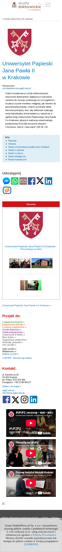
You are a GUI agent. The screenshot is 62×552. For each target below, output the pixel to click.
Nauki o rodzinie (16, 150)
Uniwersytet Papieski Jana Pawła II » (26, 305)
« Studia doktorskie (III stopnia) (17, 19)
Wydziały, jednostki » (12, 342)
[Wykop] (7, 193)
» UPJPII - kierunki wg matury (17, 358)
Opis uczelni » (9, 349)
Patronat (55, 517)
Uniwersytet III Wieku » (13, 334)
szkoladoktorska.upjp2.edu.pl (16, 88)
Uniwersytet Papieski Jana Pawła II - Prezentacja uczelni (31, 247)
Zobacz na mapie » (11, 386)
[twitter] (15, 402)
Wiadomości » (9, 351)
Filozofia (12, 140)
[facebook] (6, 402)
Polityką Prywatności (44, 534)
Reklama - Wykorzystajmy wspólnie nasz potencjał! (20, 517)
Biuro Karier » (9, 337)
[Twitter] (40, 183)
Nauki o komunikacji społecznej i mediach (28, 147)
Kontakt (45, 517)
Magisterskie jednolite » (13, 324)
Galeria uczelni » (10, 354)
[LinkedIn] (48, 183)
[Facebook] (31, 183)
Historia (12, 144)
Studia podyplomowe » (13, 332)
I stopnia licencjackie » (13, 322)
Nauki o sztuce (15, 153)
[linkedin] (33, 402)
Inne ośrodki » (9, 345)
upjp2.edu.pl (8, 390)
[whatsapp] (15, 183)
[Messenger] (6, 183)
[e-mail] (23, 183)
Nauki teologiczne (17, 156)
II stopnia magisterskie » (14, 327)
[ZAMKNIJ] (31, 544)
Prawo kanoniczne (17, 159)
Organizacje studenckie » (14, 339)
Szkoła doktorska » (11, 329)
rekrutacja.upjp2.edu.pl (13, 393)
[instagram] (24, 402)
